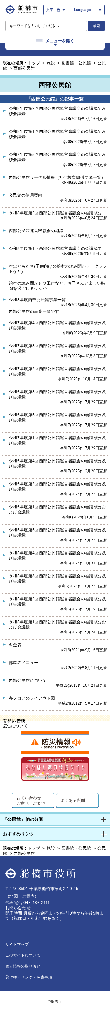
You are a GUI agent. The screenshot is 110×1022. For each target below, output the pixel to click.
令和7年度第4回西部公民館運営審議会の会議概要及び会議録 (57, 325)
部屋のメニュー (23, 662)
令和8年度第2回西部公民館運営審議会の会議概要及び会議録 (57, 111)
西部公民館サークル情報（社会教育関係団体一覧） (57, 177)
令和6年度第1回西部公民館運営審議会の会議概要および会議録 (57, 509)
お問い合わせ (18, 907)
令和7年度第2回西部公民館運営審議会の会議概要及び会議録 (57, 371)
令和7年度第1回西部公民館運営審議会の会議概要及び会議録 (57, 440)
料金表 (15, 644)
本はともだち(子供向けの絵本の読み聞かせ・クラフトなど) (58, 269)
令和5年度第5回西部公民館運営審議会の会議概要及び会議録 (57, 532)
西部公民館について (28, 680)
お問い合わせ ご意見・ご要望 (30, 800)
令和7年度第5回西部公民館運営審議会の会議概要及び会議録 (57, 157)
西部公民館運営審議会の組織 (36, 230)
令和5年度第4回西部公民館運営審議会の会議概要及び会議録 (57, 555)
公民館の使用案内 (26, 195)
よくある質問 (73, 800)
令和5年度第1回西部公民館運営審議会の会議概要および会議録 (57, 624)
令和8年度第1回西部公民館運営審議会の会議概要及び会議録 (57, 134)
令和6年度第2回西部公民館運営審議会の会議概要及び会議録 (57, 486)
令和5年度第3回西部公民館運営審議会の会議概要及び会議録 (57, 578)
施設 (51, 63)
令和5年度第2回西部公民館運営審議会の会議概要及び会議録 (57, 601)
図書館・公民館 (76, 63)
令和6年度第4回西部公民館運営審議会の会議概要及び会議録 (57, 463)
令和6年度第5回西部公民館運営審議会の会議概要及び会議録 (57, 417)
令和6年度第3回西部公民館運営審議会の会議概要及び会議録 (57, 394)
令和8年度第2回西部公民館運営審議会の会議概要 (55, 213)
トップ (34, 63)
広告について (15, 726)
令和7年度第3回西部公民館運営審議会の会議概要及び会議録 (57, 348)
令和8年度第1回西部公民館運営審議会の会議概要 (55, 248)
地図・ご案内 (22, 896)
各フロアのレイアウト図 (32, 698)
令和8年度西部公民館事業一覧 (37, 299)
